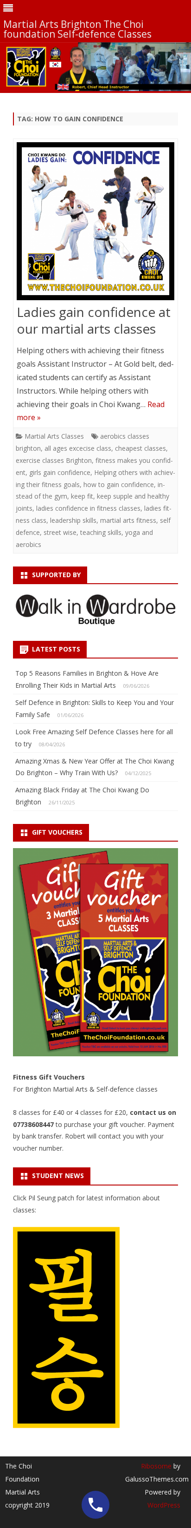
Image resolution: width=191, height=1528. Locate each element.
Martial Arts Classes (54, 436)
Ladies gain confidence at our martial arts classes (94, 320)
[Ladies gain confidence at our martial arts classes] (95, 223)
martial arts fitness (128, 520)
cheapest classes (140, 448)
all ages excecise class (78, 448)
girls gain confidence (59, 472)
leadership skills (73, 520)
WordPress (163, 1505)
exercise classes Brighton (54, 460)
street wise (60, 532)
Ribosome (156, 1466)
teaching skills (100, 532)
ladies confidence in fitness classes (88, 508)
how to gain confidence (118, 484)
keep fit (82, 496)
